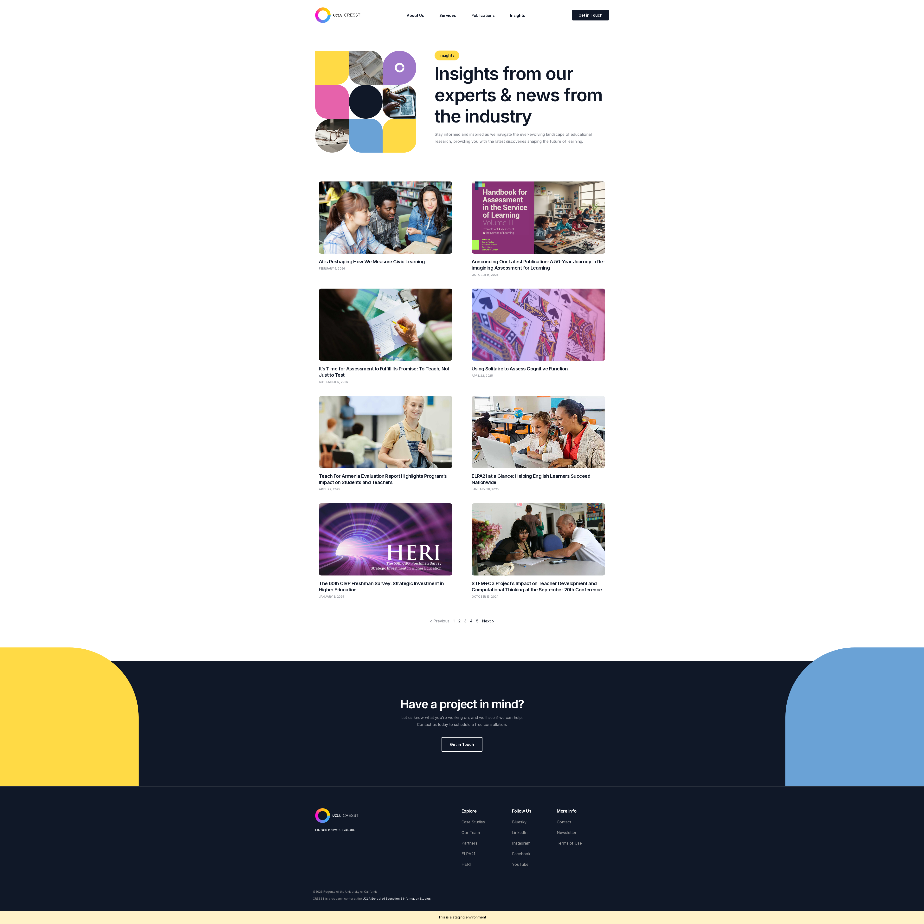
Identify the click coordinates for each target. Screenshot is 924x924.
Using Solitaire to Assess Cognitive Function (520, 369)
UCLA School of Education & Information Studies (397, 898)
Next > (488, 621)
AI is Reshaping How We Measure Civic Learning (372, 262)
